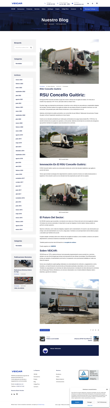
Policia (57, 376)
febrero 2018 (19, 170)
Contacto (73, 9)
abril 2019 (18, 146)
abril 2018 (18, 166)
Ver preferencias (102, 402)
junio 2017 (18, 190)
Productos (29, 9)
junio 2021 (18, 103)
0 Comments (65, 86)
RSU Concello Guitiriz (44, 330)
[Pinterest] (98, 330)
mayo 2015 (19, 213)
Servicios (37, 9)
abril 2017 (18, 194)
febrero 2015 (19, 221)
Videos (43, 9)
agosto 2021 (19, 99)
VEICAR (13, 9)
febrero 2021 (19, 107)
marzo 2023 (19, 79)
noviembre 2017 (20, 178)
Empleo (57, 9)
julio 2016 (18, 202)
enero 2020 (19, 131)
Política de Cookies (65, 404)
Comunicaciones (60, 381)
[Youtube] (92, 3)
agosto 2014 (19, 225)
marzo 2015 (19, 217)
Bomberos (58, 374)
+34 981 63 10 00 (20, 386)
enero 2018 (19, 174)
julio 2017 (18, 186)
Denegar (89, 402)
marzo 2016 (19, 210)
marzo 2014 (19, 229)
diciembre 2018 (20, 150)
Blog (35, 381)
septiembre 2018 (20, 154)
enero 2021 (19, 111)
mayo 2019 (19, 143)
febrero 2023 (19, 83)
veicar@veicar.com (79, 4)
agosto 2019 (19, 135)
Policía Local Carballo (52, 338)
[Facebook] (91, 330)
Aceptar (77, 402)
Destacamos (20, 9)
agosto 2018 (19, 158)
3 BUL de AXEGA (19, 288)
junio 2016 (18, 206)
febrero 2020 (19, 127)
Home (45, 24)
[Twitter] (93, 330)
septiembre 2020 (20, 115)
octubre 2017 (19, 182)
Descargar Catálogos (90, 9)
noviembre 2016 (20, 198)
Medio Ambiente (60, 379)
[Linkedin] (88, 3)
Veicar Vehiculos (51, 86)
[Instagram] (97, 3)
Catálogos (50, 9)
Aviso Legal (90, 405)
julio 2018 (18, 162)
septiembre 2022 (20, 91)
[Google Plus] (95, 330)
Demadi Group (41, 404)
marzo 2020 (19, 123)
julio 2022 (18, 95)
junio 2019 (18, 139)
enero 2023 (19, 87)
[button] (107, 389)
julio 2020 (18, 119)
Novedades (51, 24)
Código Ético (65, 9)
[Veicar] (17, 3)
